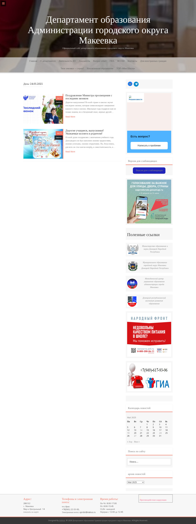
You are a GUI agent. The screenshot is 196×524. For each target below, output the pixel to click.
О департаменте (48, 61)
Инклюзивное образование (100, 68)
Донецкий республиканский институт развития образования (154, 301)
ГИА (112, 61)
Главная (33, 61)
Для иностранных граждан (153, 61)
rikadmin (59, 102)
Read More (70, 117)
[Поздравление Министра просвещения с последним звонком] (43, 108)
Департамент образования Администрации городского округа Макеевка (98, 30)
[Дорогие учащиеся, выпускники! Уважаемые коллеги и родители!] (43, 143)
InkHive (62, 520)
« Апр (129, 442)
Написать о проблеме (149, 145)
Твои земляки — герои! (72, 68)
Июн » (137, 442)
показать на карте (31, 512)
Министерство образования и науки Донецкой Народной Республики (155, 249)
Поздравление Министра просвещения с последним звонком (88, 97)
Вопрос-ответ (100, 61)
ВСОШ (121, 61)
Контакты (132, 61)
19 (128, 433)
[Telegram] (136, 84)
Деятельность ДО (67, 61)
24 (160, 433)
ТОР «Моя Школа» (125, 68)
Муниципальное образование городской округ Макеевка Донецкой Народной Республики (155, 265)
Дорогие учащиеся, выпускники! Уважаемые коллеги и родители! (84, 132)
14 (141, 430)
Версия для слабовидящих (149, 170)
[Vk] (130, 84)
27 (135, 436)
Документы (84, 61)
